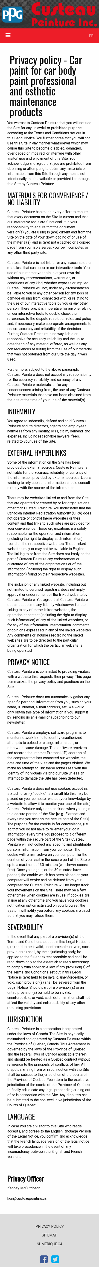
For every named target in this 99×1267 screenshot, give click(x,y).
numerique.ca (49, 1244)
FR (91, 36)
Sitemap (49, 1235)
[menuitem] (91, 35)
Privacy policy (49, 1226)
